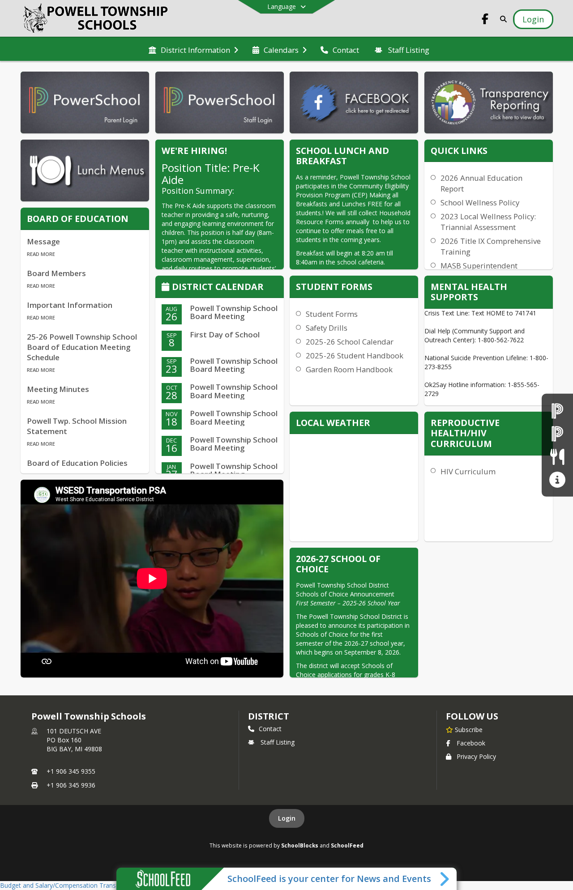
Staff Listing (278, 742)
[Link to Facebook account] (485, 20)
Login (286, 818)
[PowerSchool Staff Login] (557, 433)
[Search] (501, 19)
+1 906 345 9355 (71, 771)
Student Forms (332, 314)
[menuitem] (193, 49)
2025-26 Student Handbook (354, 355)
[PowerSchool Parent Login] (557, 411)
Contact (270, 728)
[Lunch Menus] (557, 457)
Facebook (471, 743)
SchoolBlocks (299, 845)
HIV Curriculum (468, 471)
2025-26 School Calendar (349, 341)
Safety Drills (326, 328)
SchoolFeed (347, 845)
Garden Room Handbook (349, 369)
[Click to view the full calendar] (167, 287)
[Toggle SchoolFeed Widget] (445, 878)
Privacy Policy (476, 756)
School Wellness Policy (479, 202)
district (268, 716)
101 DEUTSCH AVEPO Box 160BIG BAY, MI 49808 (74, 740)
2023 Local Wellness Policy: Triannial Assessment (488, 221)
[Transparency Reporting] (557, 479)
